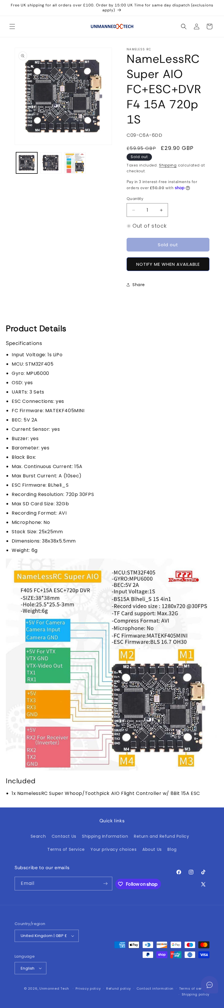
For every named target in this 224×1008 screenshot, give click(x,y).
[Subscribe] (105, 883)
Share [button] (138, 285)
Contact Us (64, 836)
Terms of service (194, 988)
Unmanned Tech (54, 988)
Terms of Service (66, 849)
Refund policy (118, 988)
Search (38, 836)
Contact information (155, 988)
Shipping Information (105, 836)
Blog (171, 849)
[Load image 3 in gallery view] (75, 162)
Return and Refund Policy (161, 836)
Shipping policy (196, 994)
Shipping (168, 165)
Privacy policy (88, 988)
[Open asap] (209, 984)
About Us (152, 849)
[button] (12, 26)
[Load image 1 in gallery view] (26, 162)
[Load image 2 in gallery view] (51, 162)
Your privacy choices (113, 849)
